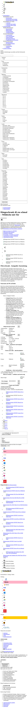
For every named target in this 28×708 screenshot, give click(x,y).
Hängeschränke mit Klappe (9, 149)
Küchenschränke (6, 26)
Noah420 (5, 191)
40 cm (4, 97)
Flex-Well (5, 155)
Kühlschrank (5, 135)
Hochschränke (9, 29)
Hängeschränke (9, 42)
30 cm (4, 96)
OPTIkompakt (6, 165)
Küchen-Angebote (7, 48)
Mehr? (3, 440)
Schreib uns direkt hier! (5, 386)
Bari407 (4, 173)
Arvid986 (5, 172)
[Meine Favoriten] (4, 11)
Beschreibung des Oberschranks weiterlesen (12, 228)
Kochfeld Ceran (6, 129)
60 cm (4, 101)
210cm (4, 70)
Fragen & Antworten (7, 644)
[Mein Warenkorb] (4, 13)
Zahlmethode (3, 445)
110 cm (4, 107)
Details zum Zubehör (6, 434)
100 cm (4, 105)
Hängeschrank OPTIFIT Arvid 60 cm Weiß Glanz (14, 519)
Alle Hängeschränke (12, 485)
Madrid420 (5, 187)
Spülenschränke (9, 37)
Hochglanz (5, 110)
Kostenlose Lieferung (8, 233)
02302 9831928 (8, 649)
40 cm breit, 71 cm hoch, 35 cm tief (10, 234)
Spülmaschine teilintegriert (8, 137)
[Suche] (4, 7)
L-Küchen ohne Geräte (11, 25)
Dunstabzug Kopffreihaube (9, 126)
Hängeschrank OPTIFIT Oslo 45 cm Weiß (12, 541)
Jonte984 (5, 180)
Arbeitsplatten (9, 46)
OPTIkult (5, 168)
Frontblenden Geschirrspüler (12, 40)
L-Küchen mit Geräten (11, 24)
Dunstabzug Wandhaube (8, 128)
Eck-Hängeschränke (10, 43)
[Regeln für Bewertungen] (19, 383)
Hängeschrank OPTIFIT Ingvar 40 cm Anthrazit (13, 548)
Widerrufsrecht (6, 634)
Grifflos (4, 147)
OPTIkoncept (6, 167)
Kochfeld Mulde (6, 132)
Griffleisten (5, 145)
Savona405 (5, 198)
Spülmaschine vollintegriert (9, 139)
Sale (4, 58)
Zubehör (8, 47)
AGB (4, 635)
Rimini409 (5, 194)
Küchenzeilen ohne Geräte (11, 20)
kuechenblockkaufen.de (9, 651)
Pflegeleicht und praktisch (8, 232)
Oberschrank (17, 225)
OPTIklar (5, 161)
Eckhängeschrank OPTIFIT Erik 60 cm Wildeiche (14, 490)
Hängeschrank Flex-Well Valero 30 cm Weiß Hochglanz (15, 504)
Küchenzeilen (9, 18)
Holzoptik (5, 112)
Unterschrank (6, 89)
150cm (4, 69)
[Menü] (4, 5)
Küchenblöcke (6, 15)
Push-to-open (6, 151)
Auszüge (5, 142)
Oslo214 (5, 192)
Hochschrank (6, 84)
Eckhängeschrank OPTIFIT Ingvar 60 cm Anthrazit (14, 511)
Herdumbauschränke (10, 38)
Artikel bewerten (4, 383)
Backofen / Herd (6, 125)
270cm (4, 72)
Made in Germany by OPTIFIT (10, 231)
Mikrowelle (5, 136)
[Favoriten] (2, 220)
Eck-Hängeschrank (7, 78)
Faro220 (5, 177)
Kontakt (5, 647)
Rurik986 (5, 195)
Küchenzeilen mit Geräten (11, 19)
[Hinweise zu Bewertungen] (19, 381)
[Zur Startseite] (8, 3)
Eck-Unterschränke (10, 36)
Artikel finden (4, 202)
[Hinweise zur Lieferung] (19, 335)
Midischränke (9, 30)
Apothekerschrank (7, 76)
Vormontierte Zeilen (7, 643)
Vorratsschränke (9, 31)
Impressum (5, 646)
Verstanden (3, 659)
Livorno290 (5, 184)
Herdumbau (5, 82)
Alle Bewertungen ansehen (9, 702)
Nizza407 (5, 189)
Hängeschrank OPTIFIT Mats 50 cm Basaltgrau (13, 526)
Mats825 (5, 188)
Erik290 (4, 176)
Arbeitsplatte (5, 77)
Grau (4, 118)
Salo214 (5, 196)
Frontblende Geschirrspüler (9, 81)
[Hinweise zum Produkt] (19, 327)
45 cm (4, 98)
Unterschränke (9, 35)
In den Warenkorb (5, 442)
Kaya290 (5, 181)
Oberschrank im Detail (8, 237)
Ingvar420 (5, 179)
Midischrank (5, 86)
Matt (4, 113)
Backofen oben (6, 144)
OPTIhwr (5, 160)
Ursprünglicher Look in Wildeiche (10, 235)
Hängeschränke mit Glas (8, 148)
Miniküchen (5, 65)
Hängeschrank (6, 85)
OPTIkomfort (6, 164)
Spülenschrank (6, 88)
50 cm (4, 100)
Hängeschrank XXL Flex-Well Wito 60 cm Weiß (13, 497)
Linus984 (5, 183)
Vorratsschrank (6, 90)
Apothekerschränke (10, 32)
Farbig (4, 117)
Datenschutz (6, 645)
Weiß (4, 121)
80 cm (4, 102)
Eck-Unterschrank (7, 80)
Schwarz (5, 120)
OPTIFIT (5, 156)
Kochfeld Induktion (7, 130)
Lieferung (5, 633)
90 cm (4, 104)
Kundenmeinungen (7, 636)
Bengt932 (5, 175)
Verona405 (5, 199)
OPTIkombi (5, 163)
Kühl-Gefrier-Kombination (9, 133)
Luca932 (5, 185)
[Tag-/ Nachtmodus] (4, 9)
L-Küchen (8, 22)
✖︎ (11, 667)
